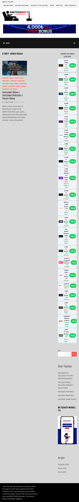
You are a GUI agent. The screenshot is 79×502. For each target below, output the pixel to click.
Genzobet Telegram (15, 499)
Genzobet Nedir (8, 5)
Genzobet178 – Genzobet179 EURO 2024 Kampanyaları (65, 376)
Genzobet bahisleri (17, 81)
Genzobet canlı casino (10, 83)
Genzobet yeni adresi (9, 89)
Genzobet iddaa (8, 78)
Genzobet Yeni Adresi (22, 5)
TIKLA (72, 65)
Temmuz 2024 (63, 464)
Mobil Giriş (59, 5)
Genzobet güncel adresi (17, 86)
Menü (8, 43)
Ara (59, 350)
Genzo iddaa (19, 78)
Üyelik (52, 5)
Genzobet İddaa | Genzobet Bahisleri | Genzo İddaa (12, 95)
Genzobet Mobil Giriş (66, 395)
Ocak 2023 (62, 472)
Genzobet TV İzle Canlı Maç (39, 5)
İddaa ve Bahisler (70, 5)
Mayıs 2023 (62, 468)
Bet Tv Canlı (9, 102)
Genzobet (5, 81)
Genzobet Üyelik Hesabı (67, 399)
